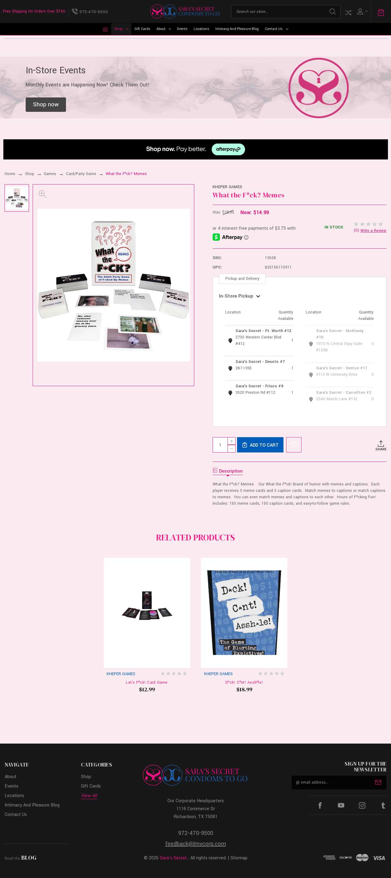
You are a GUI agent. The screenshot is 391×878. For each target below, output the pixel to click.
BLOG (28, 857)
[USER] (362, 11)
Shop (118, 29)
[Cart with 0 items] (381, 12)
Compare (348, 12)
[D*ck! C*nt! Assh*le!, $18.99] (244, 613)
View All (89, 795)
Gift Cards (142, 29)
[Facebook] (320, 805)
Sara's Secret (173, 858)
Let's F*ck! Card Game (146, 682)
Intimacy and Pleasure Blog (237, 29)
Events (182, 29)
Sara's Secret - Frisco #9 (259, 386)
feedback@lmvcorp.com (195, 844)
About (161, 29)
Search (332, 11)
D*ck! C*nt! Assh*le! (244, 682)
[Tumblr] (383, 805)
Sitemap (239, 858)
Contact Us (274, 29)
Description (231, 471)
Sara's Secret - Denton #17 (341, 368)
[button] (46, 104)
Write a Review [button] (373, 230)
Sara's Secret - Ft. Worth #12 (263, 331)
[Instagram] (362, 805)
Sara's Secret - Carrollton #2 (343, 392)
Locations (201, 29)
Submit (378, 782)
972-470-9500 (195, 833)
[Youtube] (341, 805)
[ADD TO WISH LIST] (293, 444)
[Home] (105, 29)
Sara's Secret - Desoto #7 (260, 361)
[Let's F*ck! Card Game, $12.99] (146, 613)
